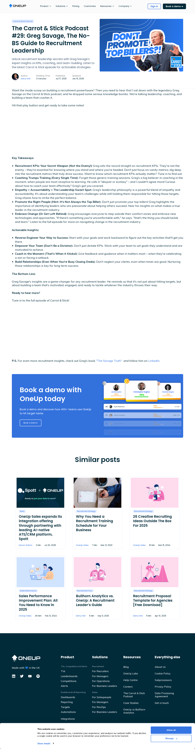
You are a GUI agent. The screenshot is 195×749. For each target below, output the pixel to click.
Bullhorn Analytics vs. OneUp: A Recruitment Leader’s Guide (95, 600)
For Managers (100, 676)
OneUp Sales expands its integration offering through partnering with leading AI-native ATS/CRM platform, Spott (40, 527)
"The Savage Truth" (109, 360)
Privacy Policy (163, 686)
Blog (126, 666)
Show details (43, 743)
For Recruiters (100, 671)
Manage (169, 738)
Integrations (68, 718)
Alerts (64, 685)
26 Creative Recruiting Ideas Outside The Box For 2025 (152, 521)
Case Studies (131, 702)
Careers (128, 686)
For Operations (101, 681)
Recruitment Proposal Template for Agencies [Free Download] (152, 600)
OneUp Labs (130, 673)
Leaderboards (69, 676)
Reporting (67, 702)
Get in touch (162, 702)
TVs (63, 671)
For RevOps (99, 707)
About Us (160, 666)
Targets (65, 707)
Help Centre (130, 680)
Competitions (68, 681)
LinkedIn (153, 360)
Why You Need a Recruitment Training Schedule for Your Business (94, 523)
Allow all (171, 730)
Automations (68, 711)
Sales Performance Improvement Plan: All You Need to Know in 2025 (38, 603)
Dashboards (68, 697)
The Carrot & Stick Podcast (134, 695)
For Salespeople (101, 697)
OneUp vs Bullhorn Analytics (134, 711)
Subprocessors (163, 680)
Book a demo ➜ (174, 6)
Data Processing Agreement (164, 695)
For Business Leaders (104, 685)
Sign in (154, 6)
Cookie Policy (162, 673)
